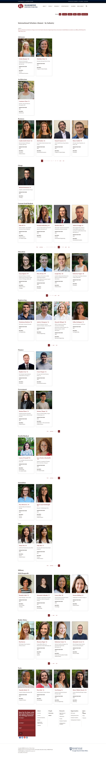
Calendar (73, 6)
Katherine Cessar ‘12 (60, 642)
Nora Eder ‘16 (40, 690)
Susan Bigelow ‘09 (23, 273)
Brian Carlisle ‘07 (77, 141)
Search (86, 6)
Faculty (61, 718)
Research (56, 6)
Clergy (33, 29)
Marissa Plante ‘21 (24, 411)
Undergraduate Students (62, 724)
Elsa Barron (22, 642)
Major (75, 14)
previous (41, 247)
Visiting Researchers (75, 715)
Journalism (71, 29)
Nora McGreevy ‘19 (24, 504)
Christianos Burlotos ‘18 (25, 322)
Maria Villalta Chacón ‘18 (79, 690)
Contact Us (33, 751)
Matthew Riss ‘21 (59, 225)
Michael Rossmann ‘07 (25, 187)
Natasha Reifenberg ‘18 (43, 225)
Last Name (21, 722)
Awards (38, 720)
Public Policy (20, 31)
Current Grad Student (39, 29)
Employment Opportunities (40, 723)
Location (64, 14)
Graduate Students (63, 721)
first (37, 247)
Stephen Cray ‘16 (23, 372)
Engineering (50, 29)
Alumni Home (84, 14)
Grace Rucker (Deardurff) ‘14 (44, 458)
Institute (39, 713)
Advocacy (20, 29)
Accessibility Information (22, 752)
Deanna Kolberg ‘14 (78, 595)
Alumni (50, 715)
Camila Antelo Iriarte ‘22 (25, 141)
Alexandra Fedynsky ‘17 (43, 595)
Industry (70, 14)
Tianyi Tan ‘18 (23, 545)
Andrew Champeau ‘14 (43, 322)
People (50, 6)
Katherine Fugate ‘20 (78, 273)
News (84, 715)
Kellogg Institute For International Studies (26, 749)
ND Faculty (73, 713)
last (63, 160)
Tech (25, 31)
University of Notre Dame (29, 748)
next (60, 160)
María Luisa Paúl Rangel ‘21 (43, 505)
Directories (51, 713)
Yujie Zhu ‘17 (40, 545)
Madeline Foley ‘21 (42, 59)
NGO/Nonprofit (82, 29)
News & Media (80, 6)
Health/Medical (65, 29)
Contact (38, 715)
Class (79, 14)
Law (74, 29)
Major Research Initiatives (62, 714)
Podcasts (84, 717)
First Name (21, 717)
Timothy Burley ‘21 (24, 690)
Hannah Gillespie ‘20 (60, 322)
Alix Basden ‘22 (41, 141)
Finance (55, 29)
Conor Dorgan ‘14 (41, 372)
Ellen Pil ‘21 (22, 225)
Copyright (20, 748)
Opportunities (65, 6)
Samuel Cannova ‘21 (60, 141)
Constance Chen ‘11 (24, 101)
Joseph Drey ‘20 (59, 273)
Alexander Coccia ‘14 (78, 642)
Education (46, 29)
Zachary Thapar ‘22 (42, 411)
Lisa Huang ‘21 (59, 690)
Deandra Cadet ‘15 (24, 595)
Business (29, 29)
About (44, 6)
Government (59, 29)
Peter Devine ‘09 (41, 273)
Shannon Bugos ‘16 (42, 642)
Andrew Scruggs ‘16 (78, 225)
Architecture (24, 29)
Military (77, 29)
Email (20, 728)
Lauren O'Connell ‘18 (24, 458)
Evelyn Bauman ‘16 (24, 59)
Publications (62, 716)
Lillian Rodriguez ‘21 (78, 322)
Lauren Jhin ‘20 (59, 595)
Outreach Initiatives (41, 717)
